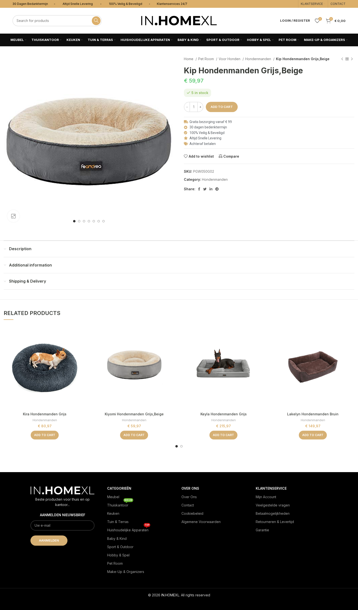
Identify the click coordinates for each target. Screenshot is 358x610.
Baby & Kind (117, 538)
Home (189, 59)
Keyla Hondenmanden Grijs (223, 414)
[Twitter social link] (205, 189)
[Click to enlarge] (13, 216)
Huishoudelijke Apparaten (128, 529)
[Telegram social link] (217, 189)
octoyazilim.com (179, 603)
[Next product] (351, 59)
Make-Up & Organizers (125, 572)
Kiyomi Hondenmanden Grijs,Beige (134, 414)
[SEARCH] (96, 20)
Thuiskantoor (119, 504)
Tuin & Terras (118, 522)
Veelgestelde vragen (273, 505)
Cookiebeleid (192, 513)
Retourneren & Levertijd (275, 522)
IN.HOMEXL (170, 595)
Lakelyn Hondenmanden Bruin (313, 414)
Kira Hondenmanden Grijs (44, 414)
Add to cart (222, 107)
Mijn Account (266, 497)
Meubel (113, 497)
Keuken (113, 513)
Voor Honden (230, 59)
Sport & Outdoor (120, 547)
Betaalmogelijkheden (273, 513)
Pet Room (206, 59)
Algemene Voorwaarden (201, 522)
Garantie (262, 530)
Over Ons (189, 497)
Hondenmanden (258, 59)
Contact (187, 505)
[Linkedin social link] (211, 189)
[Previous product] (342, 59)
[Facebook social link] (199, 189)
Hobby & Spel (118, 555)
